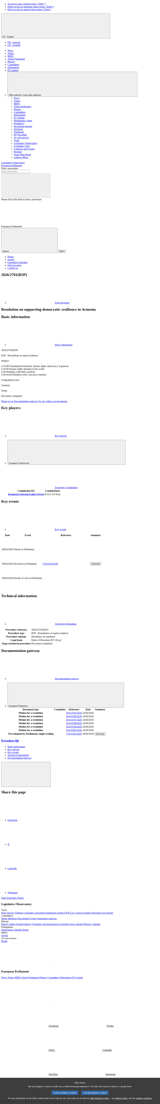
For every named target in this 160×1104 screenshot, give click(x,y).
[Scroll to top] (26, 774)
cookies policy (121, 1098)
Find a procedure (9, 168)
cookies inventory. (144, 1098)
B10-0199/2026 (74, 726)
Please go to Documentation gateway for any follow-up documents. (34, 401)
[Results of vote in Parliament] (65, 588)
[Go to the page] (65, 560)
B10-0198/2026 (74, 723)
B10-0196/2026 (74, 716)
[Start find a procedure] (26, 185)
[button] (48, 965)
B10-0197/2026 (74, 719)
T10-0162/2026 (50, 563)
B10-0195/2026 (74, 713)
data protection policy (100, 1098)
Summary (95, 564)
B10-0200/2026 (74, 730)
